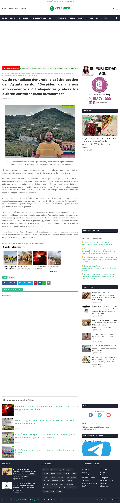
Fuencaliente (86, 475)
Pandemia (54, 484)
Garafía (102, 475)
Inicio (4, 9)
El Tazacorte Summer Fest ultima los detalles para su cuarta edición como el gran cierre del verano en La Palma (98, 276)
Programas (61, 477)
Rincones (46, 491)
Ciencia (59, 491)
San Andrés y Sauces (106, 480)
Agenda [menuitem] (72, 18)
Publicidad (24, 9)
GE (93, 423)
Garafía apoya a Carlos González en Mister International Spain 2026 (104, 336)
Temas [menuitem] (12, 18)
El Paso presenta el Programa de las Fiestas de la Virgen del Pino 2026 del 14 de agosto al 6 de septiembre (104, 360)
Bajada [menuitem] (80, 18)
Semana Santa (47, 488)
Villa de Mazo (104, 486)
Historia (62, 484)
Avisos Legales (105, 500)
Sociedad (66, 473)
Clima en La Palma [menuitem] (39, 18)
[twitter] (113, 9)
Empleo (45, 484)
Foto (52, 491)
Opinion (69, 480)
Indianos (70, 484)
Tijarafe (84, 486)
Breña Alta (103, 469)
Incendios (58, 488)
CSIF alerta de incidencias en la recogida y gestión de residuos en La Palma (104, 348)
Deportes (69, 470)
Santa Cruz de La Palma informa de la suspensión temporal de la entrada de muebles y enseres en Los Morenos (104, 310)
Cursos (74, 473)
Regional (61, 470)
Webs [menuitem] (106, 18)
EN (89, 423)
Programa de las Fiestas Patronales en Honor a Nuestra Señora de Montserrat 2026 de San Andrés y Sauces (99, 142)
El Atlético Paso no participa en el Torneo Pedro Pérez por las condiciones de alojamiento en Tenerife (45, 436)
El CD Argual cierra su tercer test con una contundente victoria (45, 450)
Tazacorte (103, 483)
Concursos (46, 480)
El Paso (102, 472)
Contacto (115, 500)
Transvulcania (71, 477)
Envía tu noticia (13, 9)
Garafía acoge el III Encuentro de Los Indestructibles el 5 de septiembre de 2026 (97, 243)
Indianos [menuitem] (89, 18)
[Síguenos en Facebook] (91, 416)
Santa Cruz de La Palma (89, 483)
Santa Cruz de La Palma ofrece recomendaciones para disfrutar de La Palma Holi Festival (99, 268)
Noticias (9, 73)
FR (96, 423)
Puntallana (85, 480)
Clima (66, 488)
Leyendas (73, 488)
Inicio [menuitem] (4, 18)
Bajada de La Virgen (58, 480)
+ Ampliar (18, 412)
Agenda (53, 470)
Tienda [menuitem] (98, 18)
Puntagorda (104, 478)
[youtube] (117, 9)
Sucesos (52, 477)
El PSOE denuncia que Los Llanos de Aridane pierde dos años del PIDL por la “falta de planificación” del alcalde (104, 323)
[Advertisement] (60, 46)
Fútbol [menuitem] (7, 23)
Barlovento (85, 469)
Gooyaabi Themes (37, 500)
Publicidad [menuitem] (61, 18)
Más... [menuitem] (51, 18)
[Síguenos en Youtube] (109, 416)
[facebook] (110, 9)
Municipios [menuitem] (23, 18)
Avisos (45, 477)
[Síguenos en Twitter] (100, 416)
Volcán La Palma (56, 473)
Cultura (45, 473)
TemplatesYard (18, 500)
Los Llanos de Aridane (88, 478)
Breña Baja (85, 472)
